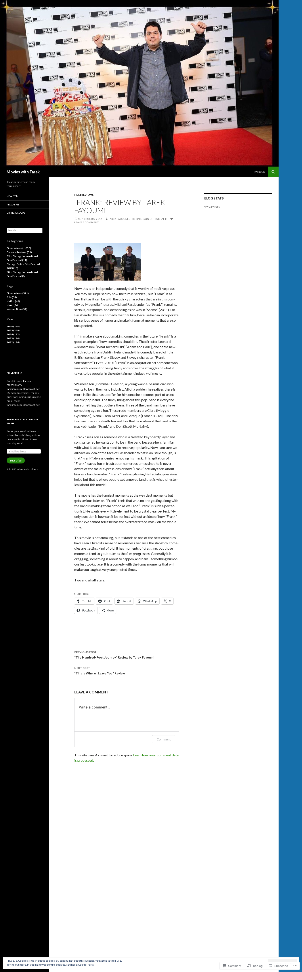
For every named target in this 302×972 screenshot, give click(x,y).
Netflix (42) (13, 301)
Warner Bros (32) (17, 309)
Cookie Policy (86, 964)
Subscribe (15, 460)
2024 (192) (13, 334)
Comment (164, 739)
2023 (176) (13, 338)
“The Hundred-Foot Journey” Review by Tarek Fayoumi (114, 654)
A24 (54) (12, 297)
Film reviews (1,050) (19, 248)
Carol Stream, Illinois (19, 381)
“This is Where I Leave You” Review (99, 670)
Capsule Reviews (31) (19, 252)
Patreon (259, 171)
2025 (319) (13, 330)
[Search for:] (24, 230)
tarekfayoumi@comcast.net (23, 389)
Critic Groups (16, 212)
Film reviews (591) (18, 293)
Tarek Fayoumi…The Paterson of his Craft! (137, 218)
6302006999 (14, 385)
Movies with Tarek (23, 171)
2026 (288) (13, 326)
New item (12, 196)
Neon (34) (13, 305)
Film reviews (84, 194)
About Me (13, 204)
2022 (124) (13, 342)
